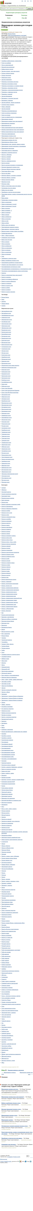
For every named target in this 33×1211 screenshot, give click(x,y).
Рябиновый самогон (7, 966)
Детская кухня (5, 353)
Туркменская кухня (6, 442)
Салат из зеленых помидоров (9, 113)
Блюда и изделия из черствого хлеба (11, 504)
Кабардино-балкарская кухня (9, 367)
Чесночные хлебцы (6, 1046)
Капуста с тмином (6, 158)
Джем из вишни (5, 214)
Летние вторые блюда (7, 790)
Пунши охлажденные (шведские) (10, 912)
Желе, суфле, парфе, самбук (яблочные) (12, 679)
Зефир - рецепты (6, 704)
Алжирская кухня (6, 317)
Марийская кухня (6, 400)
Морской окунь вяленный (8, 67)
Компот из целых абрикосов (9, 281)
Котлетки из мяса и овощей (8, 765)
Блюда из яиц (5, 577)
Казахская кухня (6, 369)
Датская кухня (5, 350)
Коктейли (4, 733)
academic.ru (5, 2)
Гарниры (4, 637)
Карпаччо (4, 721)
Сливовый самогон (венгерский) (10, 983)
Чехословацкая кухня (7, 457)
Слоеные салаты (6, 985)
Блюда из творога (6, 567)
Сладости (4, 979)
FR (30, 1)
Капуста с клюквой (6, 156)
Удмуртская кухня (6, 444)
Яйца (3, 1062)
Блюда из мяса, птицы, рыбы (9, 542)
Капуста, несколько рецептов (9, 717)
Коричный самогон (6, 763)
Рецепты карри (5, 933)
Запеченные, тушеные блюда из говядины (12, 698)
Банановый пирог (6, 496)
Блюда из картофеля (7, 527)
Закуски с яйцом (6, 692)
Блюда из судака (6, 564)
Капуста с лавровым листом (9, 161)
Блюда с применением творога (9, 606)
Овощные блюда (6, 850)
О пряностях (5, 841)
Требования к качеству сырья (9, 258)
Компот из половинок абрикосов (10, 279)
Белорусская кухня (6, 332)
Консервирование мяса (7, 750)
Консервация (5, 742)
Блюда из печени (6, 548)
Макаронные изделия (7, 794)
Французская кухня (6, 455)
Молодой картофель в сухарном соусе (11, 800)
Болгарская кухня (6, 336)
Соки (3, 256)
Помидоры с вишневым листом (9, 88)
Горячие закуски (6, 648)
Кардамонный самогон (7, 719)
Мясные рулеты (6, 813)
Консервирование (6, 748)
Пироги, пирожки (6, 879)
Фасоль (3, 1025)
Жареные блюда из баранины (9, 677)
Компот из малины (6, 277)
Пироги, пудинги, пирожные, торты (10, 881)
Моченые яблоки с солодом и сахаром (11, 175)
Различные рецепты (7, 916)
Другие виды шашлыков (7, 671)
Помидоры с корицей (7, 94)
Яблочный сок (5, 1058)
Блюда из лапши (6, 533)
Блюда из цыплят (6, 575)
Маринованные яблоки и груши (9, 142)
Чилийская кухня (6, 461)
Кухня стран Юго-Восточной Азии (10, 392)
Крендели (4, 775)
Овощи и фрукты (6, 845)
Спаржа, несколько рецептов (9, 1002)
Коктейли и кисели (6, 735)
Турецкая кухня (5, 440)
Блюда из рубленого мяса (8, 556)
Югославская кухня (6, 478)
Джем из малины (6, 208)
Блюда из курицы (6, 531)
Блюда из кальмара (6, 521)
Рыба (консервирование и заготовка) (17, 35)
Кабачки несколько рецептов (9, 712)
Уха (2, 1023)
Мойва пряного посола (7, 69)
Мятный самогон (6, 815)
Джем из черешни (6, 212)
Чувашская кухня (6, 463)
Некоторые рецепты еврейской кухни (11, 837)
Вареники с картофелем (8, 617)
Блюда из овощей (6, 546)
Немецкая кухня (6, 413)
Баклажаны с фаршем (7, 100)
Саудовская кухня (6, 428)
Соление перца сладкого (8, 104)
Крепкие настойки (6, 777)
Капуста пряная (6, 163)
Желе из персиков (6, 254)
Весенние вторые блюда (8, 621)
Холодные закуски (6, 1037)
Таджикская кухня (6, 432)
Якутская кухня (5, 480)
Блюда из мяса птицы (7, 539)
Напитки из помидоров (7, 823)
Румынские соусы (6, 948)
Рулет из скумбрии (6, 63)
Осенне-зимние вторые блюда (9, 858)
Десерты (4, 662)
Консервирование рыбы (8, 756)
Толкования (9, 15)
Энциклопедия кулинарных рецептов (16, 12)
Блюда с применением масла (9, 592)
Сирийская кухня (6, 430)
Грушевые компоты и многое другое (11, 654)
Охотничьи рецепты (7, 862)
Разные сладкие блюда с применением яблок (13, 923)
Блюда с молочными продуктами (10, 583)
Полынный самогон (6, 893)
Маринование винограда (8, 148)
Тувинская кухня (6, 436)
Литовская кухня (6, 398)
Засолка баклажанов (7, 96)
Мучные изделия (6, 810)
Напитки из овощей (6, 819)
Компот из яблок (6, 287)
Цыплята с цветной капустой (9, 1043)
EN (22, 1)
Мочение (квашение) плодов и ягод (10, 167)
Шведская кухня (6, 465)
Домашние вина (6, 667)
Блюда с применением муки (9, 596)
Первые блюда (5, 303)
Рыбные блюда (5, 962)
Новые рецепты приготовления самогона (12, 839)
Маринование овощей (7, 119)
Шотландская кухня (6, 469)
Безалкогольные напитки (8, 498)
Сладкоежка (5, 977)
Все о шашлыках (6, 633)
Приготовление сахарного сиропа (10, 227)
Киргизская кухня (6, 378)
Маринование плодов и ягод (9, 136)
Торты (3, 1018)
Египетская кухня (6, 355)
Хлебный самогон (6, 1033)
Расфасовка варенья (7, 233)
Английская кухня (6, 321)
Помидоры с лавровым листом (9, 92)
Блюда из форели (6, 573)
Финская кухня (5, 453)
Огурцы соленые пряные (8, 73)
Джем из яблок (5, 223)
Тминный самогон (6, 1016)
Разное (3, 918)
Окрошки (4, 854)
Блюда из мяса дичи (7, 537)
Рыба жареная (5, 954)
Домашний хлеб (6, 669)
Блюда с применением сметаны (10, 602)
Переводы (24, 15)
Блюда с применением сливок (9, 600)
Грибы (3, 650)
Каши (3, 299)
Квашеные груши (6, 181)
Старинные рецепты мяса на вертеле (11, 1004)
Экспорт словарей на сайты (5, 1161)
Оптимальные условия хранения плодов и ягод (15, 1126)
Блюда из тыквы (6, 571)
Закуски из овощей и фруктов (9, 690)
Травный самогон (6, 1021)
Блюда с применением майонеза (10, 587)
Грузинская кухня (6, 348)
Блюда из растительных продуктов (10, 552)
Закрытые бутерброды (7, 685)
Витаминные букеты (7, 627)
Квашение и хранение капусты (9, 152)
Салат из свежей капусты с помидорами (12, 117)
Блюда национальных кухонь (9, 579)
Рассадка (4, 925)
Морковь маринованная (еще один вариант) (13, 129)
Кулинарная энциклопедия (8, 783)
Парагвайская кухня (7, 417)
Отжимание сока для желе (8, 237)
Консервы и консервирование (9, 758)
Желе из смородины (7, 248)
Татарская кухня (6, 434)
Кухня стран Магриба (7, 388)
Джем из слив (5, 221)
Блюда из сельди (6, 560)
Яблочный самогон (6, 1056)
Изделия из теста (6, 710)
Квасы (3, 727)
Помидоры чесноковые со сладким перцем (12, 85)
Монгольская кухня (6, 409)
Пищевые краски (6, 891)
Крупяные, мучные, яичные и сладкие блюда (13, 779)
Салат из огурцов (6, 115)
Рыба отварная (5, 958)
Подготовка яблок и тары (8, 171)
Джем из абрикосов (6, 216)
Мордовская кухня (6, 411)
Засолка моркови (6, 108)
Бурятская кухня (6, 340)
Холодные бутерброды (7, 1035)
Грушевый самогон (6, 656)
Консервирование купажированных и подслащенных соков (16, 268)
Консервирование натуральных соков (11, 266)
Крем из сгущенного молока (9, 769)
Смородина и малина (7, 987)
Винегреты (4, 625)
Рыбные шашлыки (6, 964)
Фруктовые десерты (7, 1027)
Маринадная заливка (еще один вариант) (12, 121)
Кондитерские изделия (7, 740)
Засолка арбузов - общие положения (11, 102)
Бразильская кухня (6, 338)
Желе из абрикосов (6, 246)
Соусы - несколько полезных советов (11, 996)
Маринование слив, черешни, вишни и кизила (13, 144)
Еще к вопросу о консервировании (10, 675)
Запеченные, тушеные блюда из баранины (12, 696)
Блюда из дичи (5, 514)
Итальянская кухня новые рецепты (10, 365)
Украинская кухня (6, 448)
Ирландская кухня (6, 363)
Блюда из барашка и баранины (9, 508)
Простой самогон (6, 906)
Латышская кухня (6, 394)
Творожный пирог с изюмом (9, 1012)
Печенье (4, 875)
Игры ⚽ (24, 18)
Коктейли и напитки (6, 737)
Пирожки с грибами (6, 883)
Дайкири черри (5, 658)
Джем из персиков (6, 218)
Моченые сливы (6, 183)
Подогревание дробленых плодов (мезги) (12, 262)
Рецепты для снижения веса (9, 931)
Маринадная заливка (7, 1120)
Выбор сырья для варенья (8, 225)
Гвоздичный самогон (7, 640)
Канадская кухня (6, 373)
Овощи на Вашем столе (8, 848)
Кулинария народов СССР (8, 781)
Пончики (4, 898)
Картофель (4, 723)
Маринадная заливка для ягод (9, 140)
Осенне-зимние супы (7, 860)
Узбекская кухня (6, 446)
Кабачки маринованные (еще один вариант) (13, 131)
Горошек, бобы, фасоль (8, 644)
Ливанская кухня (6, 396)
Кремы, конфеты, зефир (8, 773)
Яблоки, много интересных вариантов (11, 1054)
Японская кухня (5, 482)
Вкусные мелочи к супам (8, 631)
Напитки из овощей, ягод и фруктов (10, 821)
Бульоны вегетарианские (8, 614)
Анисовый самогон (6, 492)
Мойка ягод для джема (7, 190)
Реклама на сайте (16, 1156)
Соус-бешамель (6, 993)
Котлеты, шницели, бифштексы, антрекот (12, 767)
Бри (2, 612)
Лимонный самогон (6, 792)
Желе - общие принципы (8, 235)
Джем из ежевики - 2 (7, 210)
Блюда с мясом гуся (7, 585)
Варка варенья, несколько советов (10, 229)
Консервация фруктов (7, 746)
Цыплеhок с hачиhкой (7, 1039)
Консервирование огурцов (8, 754)
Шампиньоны (5, 1050)
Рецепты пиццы (5, 941)
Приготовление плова (7, 902)
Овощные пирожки (6, 852)
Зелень (3, 702)
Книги (8, 18)
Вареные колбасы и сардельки (9, 619)
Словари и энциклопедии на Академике (13, 5)
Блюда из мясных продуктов (9, 544)
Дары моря (4, 660)
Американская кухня (7, 319)
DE (25, 1)
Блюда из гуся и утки (7, 512)
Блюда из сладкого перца (8, 562)
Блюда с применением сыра (9, 604)
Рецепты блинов (6, 927)
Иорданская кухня (6, 359)
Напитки (4, 301)
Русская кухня (5, 425)
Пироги (3, 877)
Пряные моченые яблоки (8, 179)
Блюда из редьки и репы (8, 554)
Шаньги (3, 1052)
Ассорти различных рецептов (9, 494)
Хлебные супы (5, 1031)
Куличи (3, 785)
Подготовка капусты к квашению (10, 150)
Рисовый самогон (6, 943)
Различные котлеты (6, 914)
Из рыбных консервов (7, 706)
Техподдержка (10, 1156)
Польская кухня (5, 421)
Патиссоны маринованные (8, 133)
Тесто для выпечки (6, 1014)
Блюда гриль (5, 502)
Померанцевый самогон (8, 895)
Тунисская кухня (6, 438)
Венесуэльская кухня (7, 344)
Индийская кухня (6, 357)
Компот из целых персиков (8, 291)
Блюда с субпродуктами (8, 608)
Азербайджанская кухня (8, 315)
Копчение (4, 760)
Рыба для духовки (6, 952)
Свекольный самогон (7, 973)
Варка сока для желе (7, 239)
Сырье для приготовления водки (10, 1010)
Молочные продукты (7, 802)
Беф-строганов (5, 500)
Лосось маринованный (7, 65)
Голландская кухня (6, 346)
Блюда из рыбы (5, 558)
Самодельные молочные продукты (10, 971)
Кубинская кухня (6, 386)
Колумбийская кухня (7, 382)
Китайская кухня (6, 380)
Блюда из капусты (6, 523)
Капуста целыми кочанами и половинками (12, 165)
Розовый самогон (6, 945)
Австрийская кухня (6, 313)
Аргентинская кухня (6, 323)
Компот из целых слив (7, 285)
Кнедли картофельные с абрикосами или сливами (14, 731)
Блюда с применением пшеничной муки (12, 598)
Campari (4, 487)
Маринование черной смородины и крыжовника (14, 146)
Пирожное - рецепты (7, 885)
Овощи (3, 843)
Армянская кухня (6, 325)
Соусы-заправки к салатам (8, 998)
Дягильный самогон (6, 673)
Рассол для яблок (6, 173)
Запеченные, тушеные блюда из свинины (12, 700)
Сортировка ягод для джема (9, 188)
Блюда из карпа (6, 525)
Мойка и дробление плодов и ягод (10, 260)
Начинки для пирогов (7, 829)
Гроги (3, 652)
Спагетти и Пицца (6, 1000)
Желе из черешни (6, 250)
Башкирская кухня (6, 330)
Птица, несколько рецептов (8, 910)
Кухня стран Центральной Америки (10, 390)
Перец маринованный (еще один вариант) (12, 127)
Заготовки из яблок (6, 681)
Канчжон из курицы (6, 715)
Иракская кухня (5, 361)
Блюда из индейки (6, 519)
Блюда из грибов (6, 510)
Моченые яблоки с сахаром (8, 177)
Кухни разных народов (7, 788)
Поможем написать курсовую (16, 1070)
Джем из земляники (6, 202)
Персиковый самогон (7, 866)
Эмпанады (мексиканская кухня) (10, 473)
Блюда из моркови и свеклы (9, 535)
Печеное (4, 870)
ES (28, 1)
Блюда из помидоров (7, 550)
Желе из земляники (6, 252)
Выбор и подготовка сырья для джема (11, 186)
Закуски (3, 687)
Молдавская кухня (6, 407)
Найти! (29, 8)
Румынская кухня (6, 423)
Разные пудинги (6, 920)
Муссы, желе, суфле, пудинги (9, 808)
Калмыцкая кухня (6, 371)
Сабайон (4, 968)
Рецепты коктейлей (6, 935)
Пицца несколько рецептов (8, 889)
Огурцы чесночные (6, 75)
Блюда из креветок (6, 529)
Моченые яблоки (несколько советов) (11, 169)
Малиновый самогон (7, 796)
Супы (3, 1006)
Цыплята (4, 1041)
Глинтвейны (5, 642)
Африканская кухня (6, 328)
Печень (3, 873)
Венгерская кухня (6, 342)
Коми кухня (4, 384)
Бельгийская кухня (6, 334)
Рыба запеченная (6, 956)
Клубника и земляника (7, 729)
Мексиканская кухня (7, 405)
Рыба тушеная (5, 960)
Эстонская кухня (6, 476)
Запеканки (4, 694)
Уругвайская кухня (6, 451)
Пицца (3, 887)
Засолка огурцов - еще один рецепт (11, 71)
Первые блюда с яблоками (8, 864)
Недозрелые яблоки (7, 835)
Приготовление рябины (7, 904)
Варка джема (5, 198)
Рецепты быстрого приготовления (10, 929)
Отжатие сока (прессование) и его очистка (12, 264)
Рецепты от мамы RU (7, 937)
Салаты (3, 305)
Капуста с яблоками (7, 154)
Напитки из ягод (6, 827)
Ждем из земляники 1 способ (9, 204)
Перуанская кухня (6, 419)
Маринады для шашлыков (8, 798)
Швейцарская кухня (6, 467)
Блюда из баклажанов (7, 506)
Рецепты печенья (6, 939)
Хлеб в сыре (5, 1029)
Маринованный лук (6, 125)
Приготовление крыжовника (9, 900)
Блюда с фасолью (6, 610)
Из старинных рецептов (7, 708)
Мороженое (4, 804)
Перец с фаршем (6, 106)
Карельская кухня (6, 375)
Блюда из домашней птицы (8, 517)
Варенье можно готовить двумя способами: (12, 231)
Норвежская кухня (6, 415)
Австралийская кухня (7, 311)
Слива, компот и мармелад (8, 981)
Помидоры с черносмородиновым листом (12, 90)
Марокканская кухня (7, 403)
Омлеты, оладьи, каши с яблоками (10, 856)
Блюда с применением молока (9, 594)
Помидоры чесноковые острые (9, 83)
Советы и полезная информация (10, 989)
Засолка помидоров (7, 79)
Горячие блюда (5, 646)
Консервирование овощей (8, 752)
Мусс (3, 806)
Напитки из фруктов (7, 825)
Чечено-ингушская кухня (8, 459)
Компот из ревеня (6, 289)
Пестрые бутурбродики (7, 868)
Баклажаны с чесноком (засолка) (10, 98)
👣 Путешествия (3, 1159)
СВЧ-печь (4, 975)
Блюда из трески (6, 569)
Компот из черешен (6, 283)
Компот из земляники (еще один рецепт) (12, 275)
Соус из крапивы (6, 991)
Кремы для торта (6, 771)
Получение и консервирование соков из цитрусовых (15, 271)
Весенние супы (5, 623)
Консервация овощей (7, 744)
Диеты (3, 665)
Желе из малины (6, 243)
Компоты (4, 273)
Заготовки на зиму (6, 683)
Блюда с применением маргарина (10, 589)
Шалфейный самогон (7, 1048)
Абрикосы (4, 489)
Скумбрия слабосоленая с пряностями (11, 60)
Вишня (3, 629)
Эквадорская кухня (6, 471)
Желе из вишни (5, 241)
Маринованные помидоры (8, 123)
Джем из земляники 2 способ (9, 206)
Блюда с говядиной (6, 581)
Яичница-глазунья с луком (8, 1060)
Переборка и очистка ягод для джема (11, 192)
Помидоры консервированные (9, 110)
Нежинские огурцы (6, 77)
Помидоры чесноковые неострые (10, 81)
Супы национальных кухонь (9, 1008)
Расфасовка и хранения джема (9, 200)
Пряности (4, 908)
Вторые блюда (11, 33)
